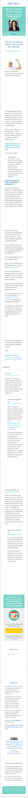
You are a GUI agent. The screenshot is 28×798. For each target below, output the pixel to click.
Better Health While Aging (14, 10)
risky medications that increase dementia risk (12, 297)
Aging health (15, 355)
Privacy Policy (14, 639)
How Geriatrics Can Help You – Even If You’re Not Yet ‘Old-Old (13, 146)
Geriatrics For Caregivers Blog (13, 357)
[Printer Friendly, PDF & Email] (6, 351)
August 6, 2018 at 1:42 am (12, 492)
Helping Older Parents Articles (13, 359)
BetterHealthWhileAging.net (14, 753)
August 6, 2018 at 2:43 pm (14, 534)
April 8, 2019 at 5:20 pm (14, 403)
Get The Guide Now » (14, 631)
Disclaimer (11, 790)
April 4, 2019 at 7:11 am (11, 375)
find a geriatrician (15, 267)
